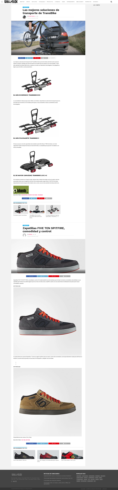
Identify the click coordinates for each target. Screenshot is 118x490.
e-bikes (97, 479)
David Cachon (32, 16)
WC (94, 481)
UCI (89, 479)
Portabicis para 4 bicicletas (20, 215)
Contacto (104, 488)
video (101, 479)
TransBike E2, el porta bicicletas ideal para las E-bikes (36, 216)
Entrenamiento (71, 1)
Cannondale (91, 477)
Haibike (78, 481)
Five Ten (23, 439)
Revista (85, 477)
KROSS (96, 477)
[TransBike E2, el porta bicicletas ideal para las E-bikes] (37, 213)
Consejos (57, 1)
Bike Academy (79, 1)
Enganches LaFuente (26, 194)
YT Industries (80, 479)
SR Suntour (83, 481)
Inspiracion (88, 1)
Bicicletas (34, 1)
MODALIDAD (42, 1)
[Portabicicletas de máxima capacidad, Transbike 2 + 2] (53, 213)
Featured (34, 194)
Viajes (63, 1)
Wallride (30, 234)
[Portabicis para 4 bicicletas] (20, 213)
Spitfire (28, 439)
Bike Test (22, 1)
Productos (50, 1)
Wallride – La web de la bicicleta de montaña (91, 488)
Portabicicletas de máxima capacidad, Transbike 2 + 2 (52, 216)
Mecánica (95, 1)
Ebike (100, 477)
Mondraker (90, 481)
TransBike (40, 194)
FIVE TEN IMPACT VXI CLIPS (68, 460)
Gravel (85, 479)
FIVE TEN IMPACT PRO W (19, 460)
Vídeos (28, 1)
